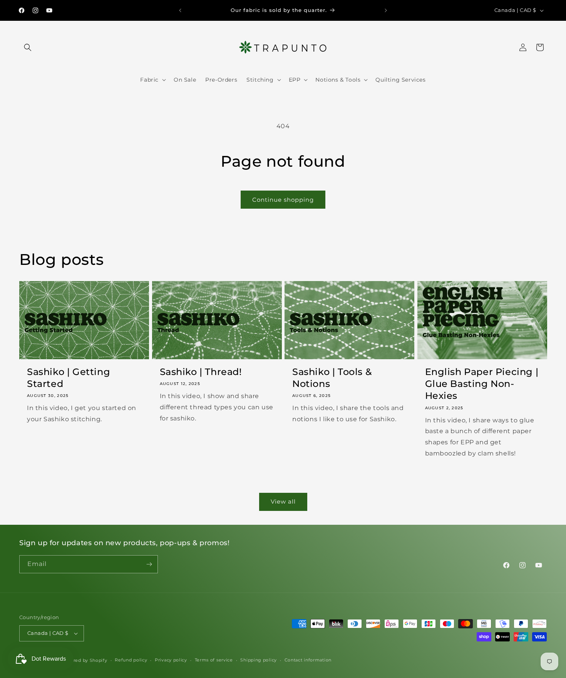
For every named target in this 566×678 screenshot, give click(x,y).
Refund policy (131, 660)
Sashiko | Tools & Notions (332, 377)
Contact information (308, 660)
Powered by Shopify (83, 660)
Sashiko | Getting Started (68, 377)
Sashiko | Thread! (201, 371)
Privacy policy (171, 660)
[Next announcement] (385, 10)
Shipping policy (258, 660)
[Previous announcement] (180, 10)
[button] (27, 47)
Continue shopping (283, 199)
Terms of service (214, 660)
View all (283, 501)
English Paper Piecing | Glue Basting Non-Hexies (482, 383)
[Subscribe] (149, 564)
